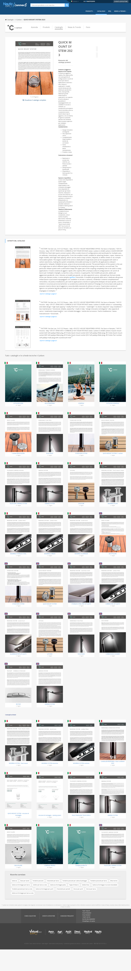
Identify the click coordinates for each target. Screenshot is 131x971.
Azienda (34, 27)
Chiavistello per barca (53, 881)
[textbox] (47, 5)
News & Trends (120, 11)
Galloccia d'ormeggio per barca (21, 885)
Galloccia (14, 881)
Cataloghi (101, 11)
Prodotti (89, 11)
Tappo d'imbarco (74, 885)
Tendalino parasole (38, 881)
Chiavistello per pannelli (63, 889)
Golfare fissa (85, 885)
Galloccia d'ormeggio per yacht (44, 889)
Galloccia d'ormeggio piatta (58, 885)
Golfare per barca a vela (40, 885)
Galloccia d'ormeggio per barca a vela (22, 893)
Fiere (88, 27)
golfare (72, 277)
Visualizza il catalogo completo (35, 100)
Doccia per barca (91, 889)
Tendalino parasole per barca (98, 881)
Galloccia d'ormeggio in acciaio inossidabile (105, 885)
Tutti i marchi (86, 911)
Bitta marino (113, 881)
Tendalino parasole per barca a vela (22, 889)
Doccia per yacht (78, 889)
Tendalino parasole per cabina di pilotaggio (74, 881)
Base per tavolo (24, 881)
